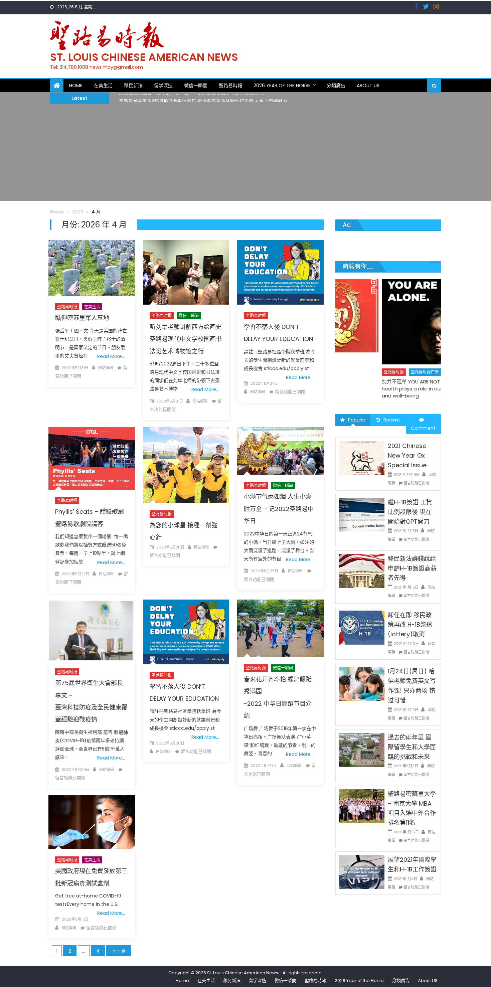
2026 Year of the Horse (282, 85)
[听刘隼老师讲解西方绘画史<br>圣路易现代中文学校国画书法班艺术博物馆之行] (186, 272)
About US (368, 85)
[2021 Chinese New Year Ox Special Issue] (361, 458)
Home (76, 85)
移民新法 (133, 85)
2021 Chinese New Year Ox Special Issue (407, 455)
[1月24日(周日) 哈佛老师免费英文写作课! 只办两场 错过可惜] (361, 683)
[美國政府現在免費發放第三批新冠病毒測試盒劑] (91, 822)
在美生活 (103, 85)
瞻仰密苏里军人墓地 (82, 318)
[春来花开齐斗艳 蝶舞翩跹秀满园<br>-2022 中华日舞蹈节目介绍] (280, 628)
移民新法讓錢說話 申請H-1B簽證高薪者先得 (412, 568)
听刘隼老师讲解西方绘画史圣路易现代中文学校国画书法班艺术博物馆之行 (186, 339)
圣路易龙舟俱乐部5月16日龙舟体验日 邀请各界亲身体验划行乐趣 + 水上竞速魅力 (203, 98)
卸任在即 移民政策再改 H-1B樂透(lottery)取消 (410, 625)
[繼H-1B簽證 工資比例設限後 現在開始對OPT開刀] (361, 514)
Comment (423, 428)
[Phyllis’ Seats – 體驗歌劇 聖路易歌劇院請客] (91, 458)
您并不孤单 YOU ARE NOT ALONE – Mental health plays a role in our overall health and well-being (385, 388)
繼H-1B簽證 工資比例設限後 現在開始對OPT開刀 (410, 512)
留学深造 (163, 85)
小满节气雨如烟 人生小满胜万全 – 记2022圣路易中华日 (279, 508)
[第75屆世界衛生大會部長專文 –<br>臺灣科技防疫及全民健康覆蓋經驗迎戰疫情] (91, 630)
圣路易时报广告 (379, 372)
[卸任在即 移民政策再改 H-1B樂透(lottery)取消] (361, 627)
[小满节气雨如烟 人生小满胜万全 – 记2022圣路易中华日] (280, 451)
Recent (391, 420)
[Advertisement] (245, 154)
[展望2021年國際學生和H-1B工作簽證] (361, 871)
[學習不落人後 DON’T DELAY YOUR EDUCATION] (280, 272)
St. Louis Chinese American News (144, 56)
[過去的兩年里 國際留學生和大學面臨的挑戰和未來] (361, 749)
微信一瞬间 (189, 315)
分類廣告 (336, 85)
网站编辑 (105, 367)
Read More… (111, 356)
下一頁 (119, 951)
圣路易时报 (67, 307)
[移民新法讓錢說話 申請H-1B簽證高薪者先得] (361, 570)
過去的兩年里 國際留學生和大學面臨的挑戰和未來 (412, 747)
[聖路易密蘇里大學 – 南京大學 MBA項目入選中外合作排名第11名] (361, 806)
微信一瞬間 (195, 85)
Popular (356, 420)
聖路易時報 (230, 85)
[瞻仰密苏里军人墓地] (91, 268)
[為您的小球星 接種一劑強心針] (186, 465)
